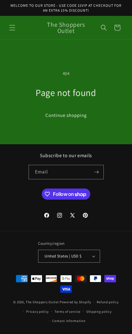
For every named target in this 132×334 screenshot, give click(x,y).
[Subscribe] (96, 172)
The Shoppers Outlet (42, 302)
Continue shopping (66, 115)
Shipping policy (99, 311)
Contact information (68, 321)
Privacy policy (37, 311)
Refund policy (107, 302)
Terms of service (67, 311)
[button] (12, 27)
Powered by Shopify (75, 302)
